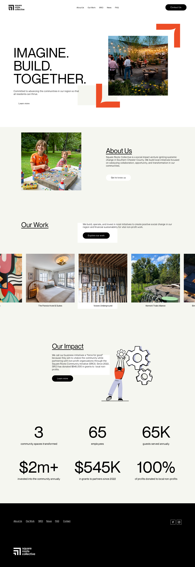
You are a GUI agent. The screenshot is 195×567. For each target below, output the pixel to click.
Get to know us (118, 177)
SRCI (101, 7)
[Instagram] (179, 522)
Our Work (92, 7)
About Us (80, 7)
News (109, 7)
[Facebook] (173, 522)
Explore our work (96, 235)
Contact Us (175, 7)
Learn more (24, 103)
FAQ (117, 7)
